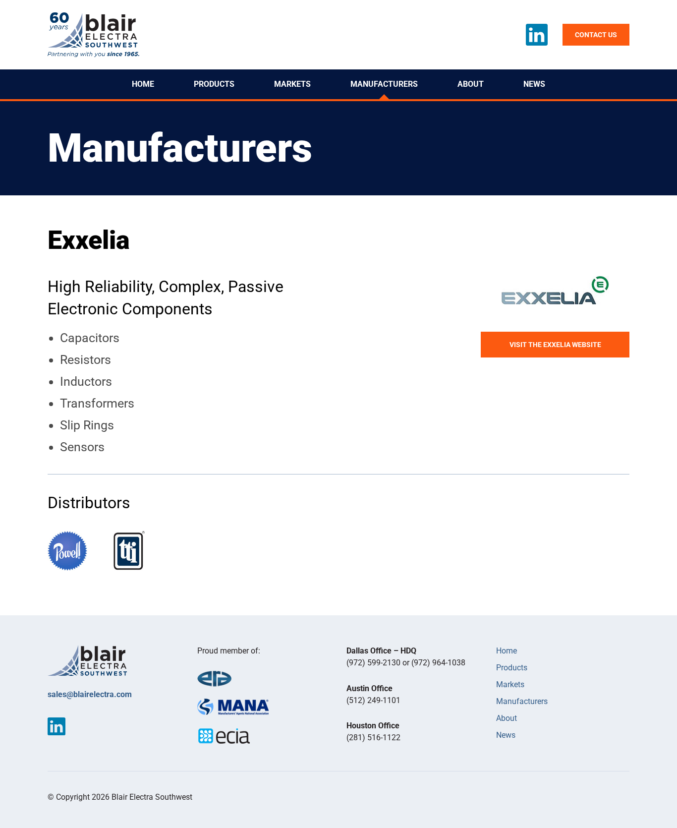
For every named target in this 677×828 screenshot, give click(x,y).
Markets (292, 84)
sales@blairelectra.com (90, 694)
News (534, 84)
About (470, 84)
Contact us (596, 35)
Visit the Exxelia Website (555, 345)
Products (214, 84)
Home (143, 84)
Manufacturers (384, 84)
